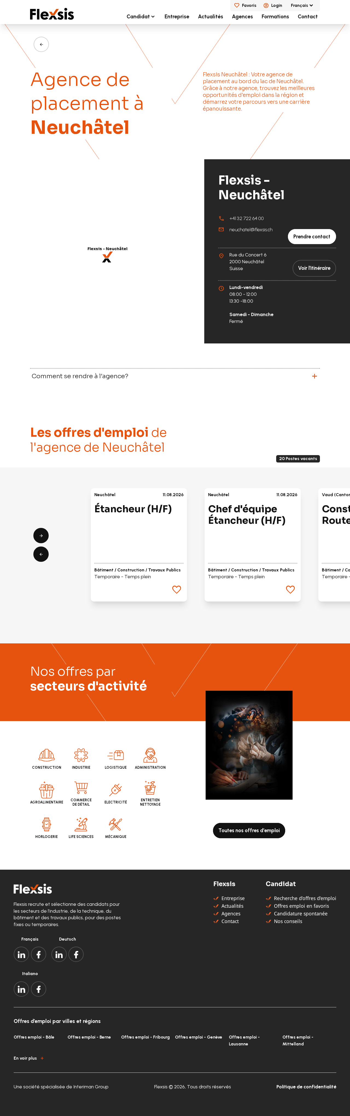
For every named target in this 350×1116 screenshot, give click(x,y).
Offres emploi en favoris (301, 906)
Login (276, 5)
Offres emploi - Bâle (34, 1037)
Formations (275, 16)
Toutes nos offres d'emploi (249, 831)
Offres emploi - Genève (198, 1037)
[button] (107, 256)
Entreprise (177, 16)
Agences (242, 16)
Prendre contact (311, 236)
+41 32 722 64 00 (246, 218)
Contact (308, 16)
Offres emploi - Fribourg (145, 1037)
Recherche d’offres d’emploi (305, 898)
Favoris (249, 5)
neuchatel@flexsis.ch (251, 229)
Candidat (138, 16)
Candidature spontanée (301, 913)
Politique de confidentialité (306, 1086)
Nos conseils (288, 921)
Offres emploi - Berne (89, 1037)
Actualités (210, 16)
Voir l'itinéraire (314, 268)
